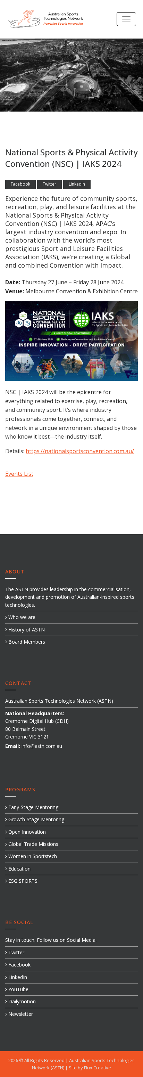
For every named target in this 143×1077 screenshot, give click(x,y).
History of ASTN (26, 629)
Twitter (49, 184)
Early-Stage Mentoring (32, 807)
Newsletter (20, 1014)
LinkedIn (77, 184)
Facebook (20, 184)
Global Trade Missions (32, 844)
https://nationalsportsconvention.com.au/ (80, 451)
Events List (19, 474)
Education (19, 868)
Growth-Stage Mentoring (35, 819)
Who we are (21, 617)
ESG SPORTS (22, 881)
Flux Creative (97, 1067)
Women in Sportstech (32, 856)
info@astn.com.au (42, 746)
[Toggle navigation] (126, 19)
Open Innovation (26, 832)
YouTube (17, 989)
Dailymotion (21, 1001)
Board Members (26, 641)
